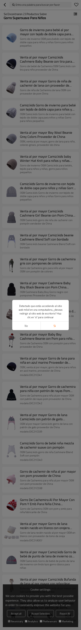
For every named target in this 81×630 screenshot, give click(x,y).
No (26, 326)
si (54, 326)
